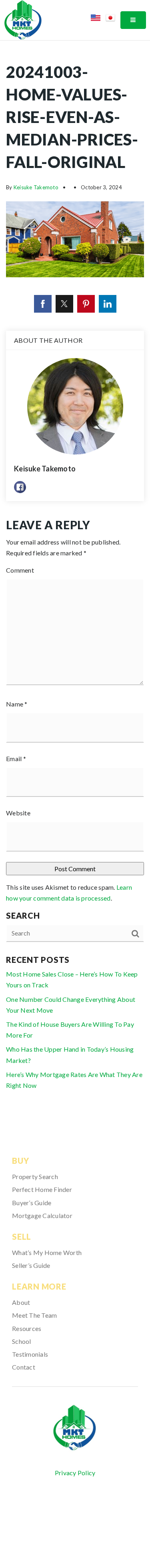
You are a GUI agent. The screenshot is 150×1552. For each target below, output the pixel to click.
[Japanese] (113, 19)
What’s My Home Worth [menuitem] (47, 1252)
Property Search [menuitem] (35, 1176)
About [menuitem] (21, 1302)
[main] (75, 582)
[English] (98, 19)
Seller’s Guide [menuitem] (31, 1265)
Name (17, 704)
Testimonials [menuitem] (30, 1354)
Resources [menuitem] (26, 1328)
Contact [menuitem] (23, 1367)
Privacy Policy (75, 1472)
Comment (20, 570)
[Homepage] (75, 1428)
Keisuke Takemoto (36, 187)
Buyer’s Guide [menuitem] (31, 1202)
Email (16, 758)
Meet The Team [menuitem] (34, 1315)
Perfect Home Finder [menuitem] (42, 1189)
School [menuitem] (21, 1341)
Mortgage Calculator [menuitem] (42, 1215)
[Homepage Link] (23, 19)
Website (18, 813)
